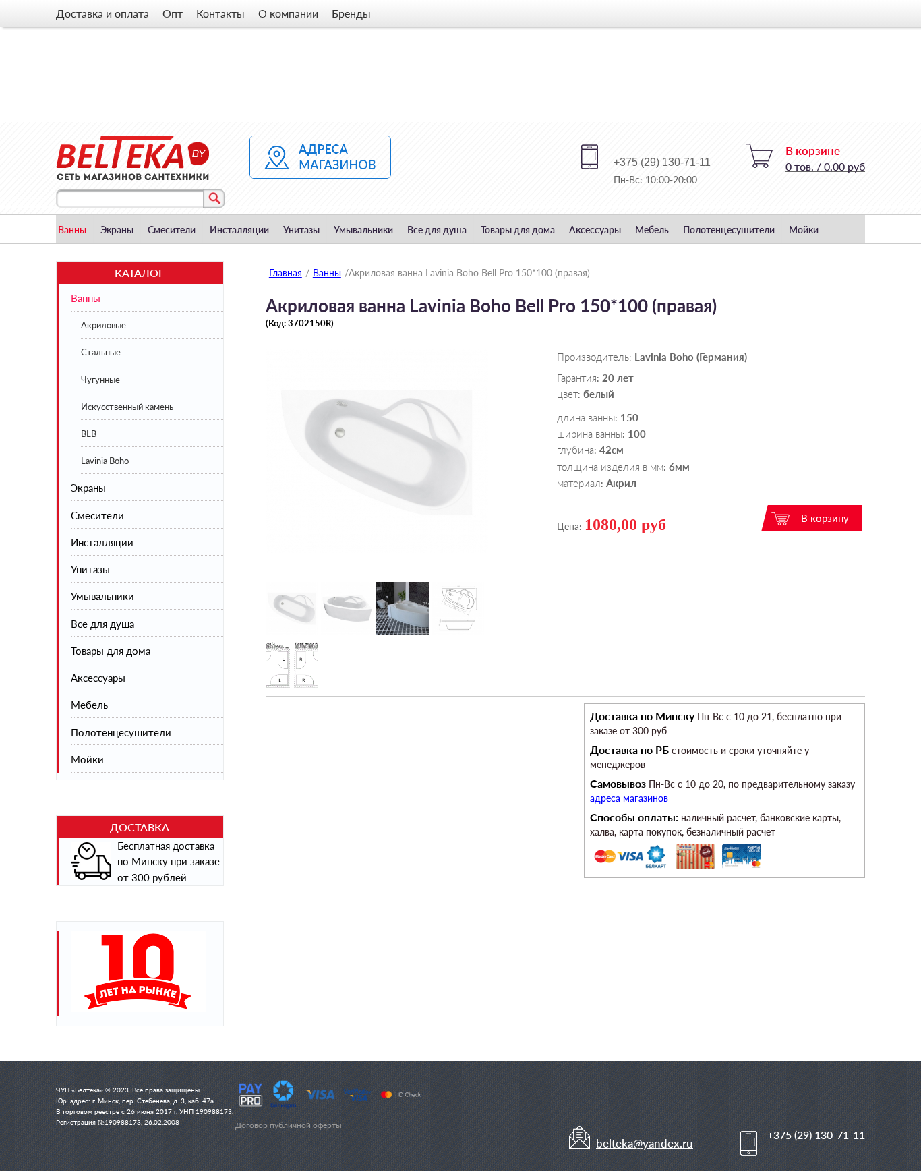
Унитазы (301, 229)
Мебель (652, 229)
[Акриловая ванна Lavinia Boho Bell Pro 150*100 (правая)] (377, 549)
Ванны (72, 229)
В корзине (812, 151)
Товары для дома (518, 229)
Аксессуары (595, 229)
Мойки (804, 229)
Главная (285, 273)
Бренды (351, 13)
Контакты (220, 13)
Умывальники (363, 229)
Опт (172, 13)
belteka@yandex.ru (644, 1143)
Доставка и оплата (102, 13)
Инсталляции (239, 229)
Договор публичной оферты (288, 1125)
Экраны (116, 229)
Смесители (172, 229)
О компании (288, 13)
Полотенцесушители (729, 229)
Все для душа (437, 229)
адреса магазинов (629, 798)
